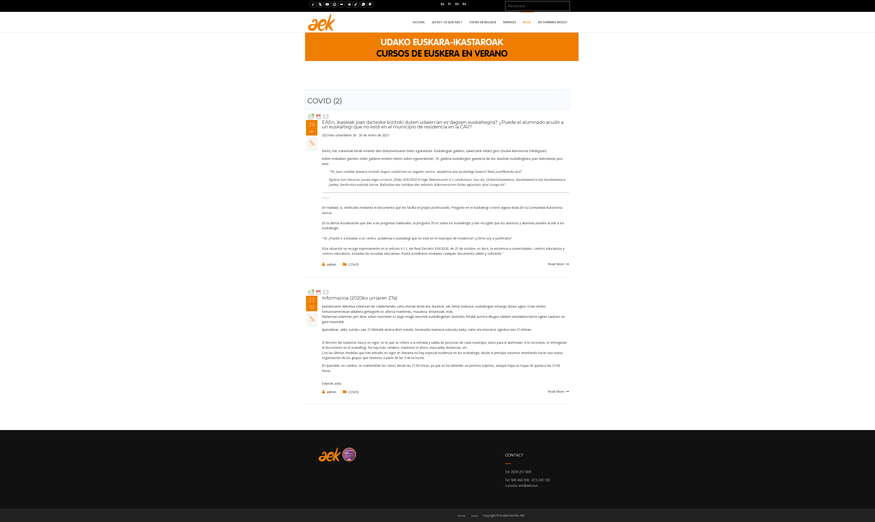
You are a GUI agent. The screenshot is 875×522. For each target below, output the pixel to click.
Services (509, 22)
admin (331, 264)
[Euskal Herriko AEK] (321, 22)
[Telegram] (349, 4)
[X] (320, 4)
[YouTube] (327, 4)
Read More (556, 264)
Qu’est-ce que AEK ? (447, 22)
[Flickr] (341, 4)
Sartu (474, 516)
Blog (527, 22)
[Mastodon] (370, 4)
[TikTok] (356, 4)
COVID (353, 264)
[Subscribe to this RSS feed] (566, 85)
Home (461, 516)
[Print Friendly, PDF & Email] (318, 116)
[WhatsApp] (363, 4)
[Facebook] (313, 4)
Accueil (419, 22)
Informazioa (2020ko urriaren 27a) (359, 298)
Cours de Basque (482, 22)
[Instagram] (334, 4)
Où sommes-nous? (552, 22)
